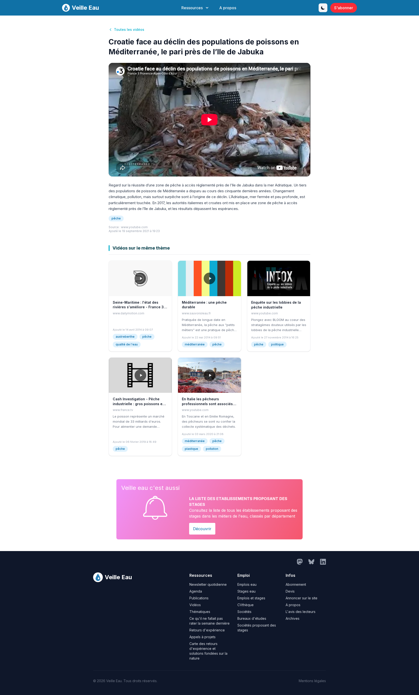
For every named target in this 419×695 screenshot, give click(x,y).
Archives (292, 618)
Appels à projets (202, 637)
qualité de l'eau (127, 344)
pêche (116, 218)
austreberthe (125, 336)
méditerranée (195, 344)
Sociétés (244, 612)
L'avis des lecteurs (300, 612)
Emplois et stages (251, 598)
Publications (199, 598)
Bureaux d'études (251, 618)
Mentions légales (312, 681)
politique (277, 344)
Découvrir (202, 528)
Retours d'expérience (207, 630)
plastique (191, 449)
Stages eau (246, 591)
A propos (227, 7)
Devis (290, 591)
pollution (212, 449)
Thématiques (199, 612)
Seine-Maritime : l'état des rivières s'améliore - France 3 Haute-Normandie (138, 307)
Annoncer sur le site (301, 598)
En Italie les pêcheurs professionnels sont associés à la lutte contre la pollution (209, 403)
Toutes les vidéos (129, 29)
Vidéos (195, 605)
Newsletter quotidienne (208, 584)
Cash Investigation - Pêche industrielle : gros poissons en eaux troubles (139, 403)
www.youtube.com (134, 227)
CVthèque (245, 605)
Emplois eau (247, 584)
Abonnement (296, 584)
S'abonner (343, 7)
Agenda (195, 591)
